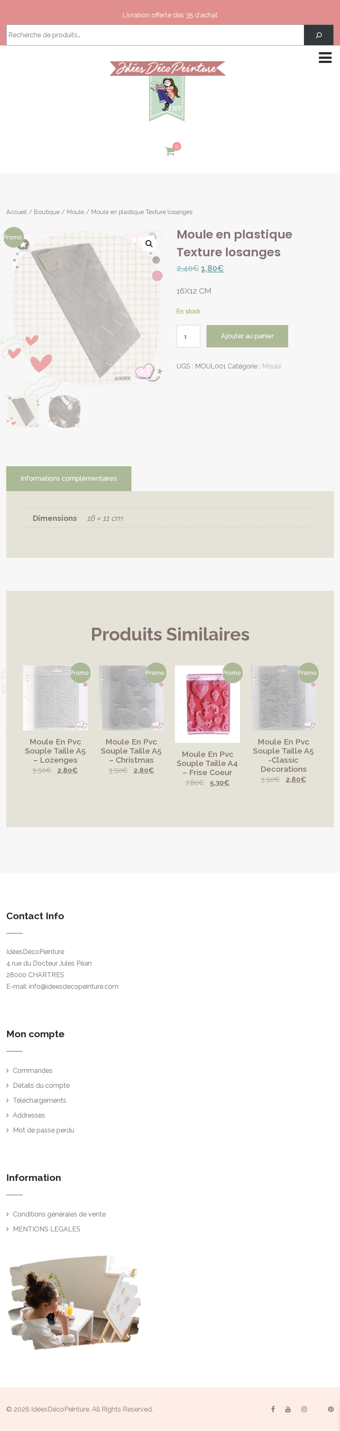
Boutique (47, 211)
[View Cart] (170, 151)
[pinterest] (331, 1409)
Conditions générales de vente (59, 1214)
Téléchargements (39, 1100)
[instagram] (304, 1409)
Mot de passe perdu (43, 1130)
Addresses (29, 1115)
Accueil (16, 211)
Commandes (33, 1070)
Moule (75, 211)
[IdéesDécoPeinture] (167, 124)
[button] (149, 243)
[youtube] (288, 1409)
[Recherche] (318, 35)
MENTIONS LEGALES (46, 1229)
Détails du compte (41, 1085)
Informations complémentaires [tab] (69, 478)
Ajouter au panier (247, 336)
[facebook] (273, 1409)
